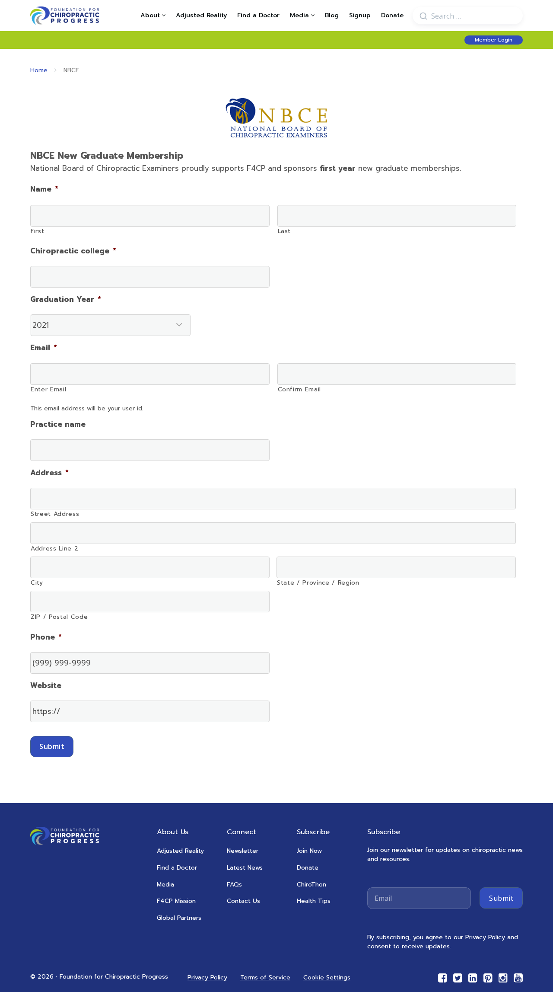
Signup (360, 15)
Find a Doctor (258, 15)
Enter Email (48, 389)
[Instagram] (503, 978)
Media (299, 15)
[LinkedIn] (472, 978)
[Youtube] (518, 978)
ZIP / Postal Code (59, 617)
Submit (51, 746)
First (37, 231)
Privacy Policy (207, 977)
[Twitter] (457, 978)
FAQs (234, 884)
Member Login (493, 40)
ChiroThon (311, 884)
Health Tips (314, 901)
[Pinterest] (488, 978)
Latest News (245, 867)
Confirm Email (299, 389)
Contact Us (243, 901)
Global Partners (179, 917)
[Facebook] (442, 978)
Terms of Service (265, 977)
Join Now (309, 850)
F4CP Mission (176, 901)
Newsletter (242, 850)
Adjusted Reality (201, 15)
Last (284, 231)
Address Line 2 (54, 548)
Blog (332, 15)
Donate (392, 15)
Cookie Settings (326, 977)
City (37, 583)
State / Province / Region (318, 583)
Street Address (55, 514)
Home (39, 70)
